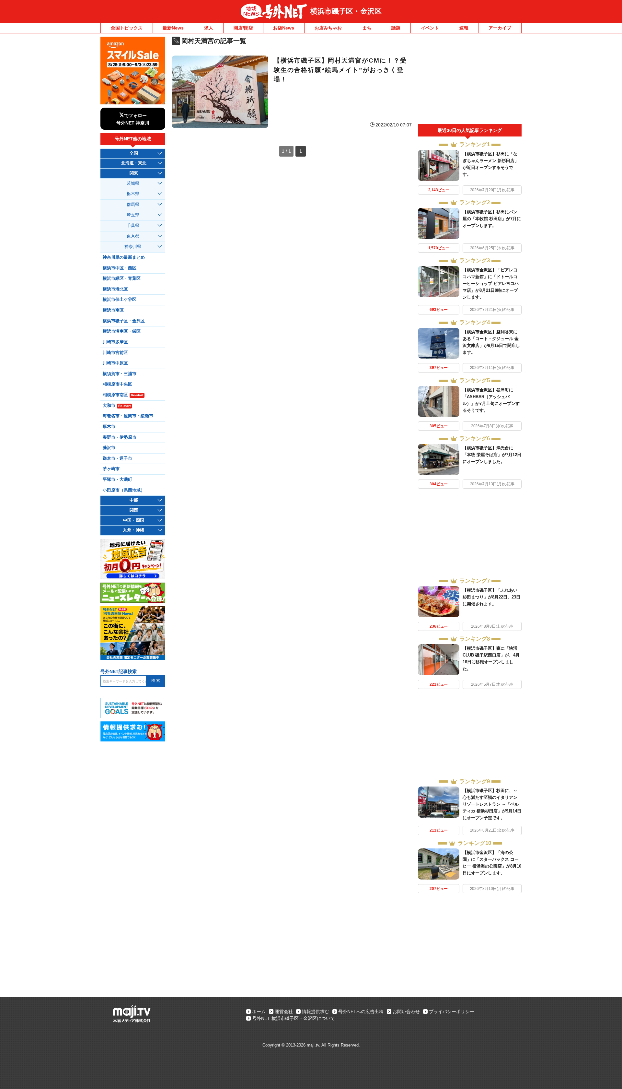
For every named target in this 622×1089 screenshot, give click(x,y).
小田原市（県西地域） (124, 490)
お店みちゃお (328, 27)
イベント (430, 27)
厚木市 (109, 426)
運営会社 (284, 1011)
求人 (208, 27)
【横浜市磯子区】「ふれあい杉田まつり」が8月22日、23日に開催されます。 (491, 597)
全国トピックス (127, 27)
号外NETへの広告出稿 (361, 1011)
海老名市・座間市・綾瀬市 (128, 416)
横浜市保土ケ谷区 (119, 299)
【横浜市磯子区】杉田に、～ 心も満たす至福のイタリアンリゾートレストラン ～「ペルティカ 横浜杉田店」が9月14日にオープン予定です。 (492, 804)
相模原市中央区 (117, 384)
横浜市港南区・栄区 (122, 331)
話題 (395, 27)
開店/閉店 (243, 27)
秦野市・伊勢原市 (119, 437)
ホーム (259, 1011)
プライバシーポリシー (451, 1011)
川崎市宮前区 (115, 352)
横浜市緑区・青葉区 (122, 278)
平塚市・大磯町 (117, 479)
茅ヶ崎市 (111, 469)
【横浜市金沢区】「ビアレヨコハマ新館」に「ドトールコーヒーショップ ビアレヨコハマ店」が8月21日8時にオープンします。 (491, 283)
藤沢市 (109, 447)
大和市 (117, 405)
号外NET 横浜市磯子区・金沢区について (293, 1018)
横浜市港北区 (115, 289)
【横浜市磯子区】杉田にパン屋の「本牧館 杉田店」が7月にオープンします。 (492, 218)
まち (366, 27)
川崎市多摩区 (115, 342)
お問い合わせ (406, 1011)
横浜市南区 (113, 310)
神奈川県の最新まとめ (124, 257)
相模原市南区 (123, 395)
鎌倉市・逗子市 (117, 458)
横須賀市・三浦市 (119, 374)
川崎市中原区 (115, 363)
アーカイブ (500, 27)
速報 (463, 27)
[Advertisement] (470, 80)
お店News (283, 27)
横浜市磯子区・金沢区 (346, 11)
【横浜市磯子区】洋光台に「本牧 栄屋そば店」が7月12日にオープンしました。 (492, 454)
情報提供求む (315, 1011)
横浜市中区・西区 (119, 268)
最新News (173, 27)
